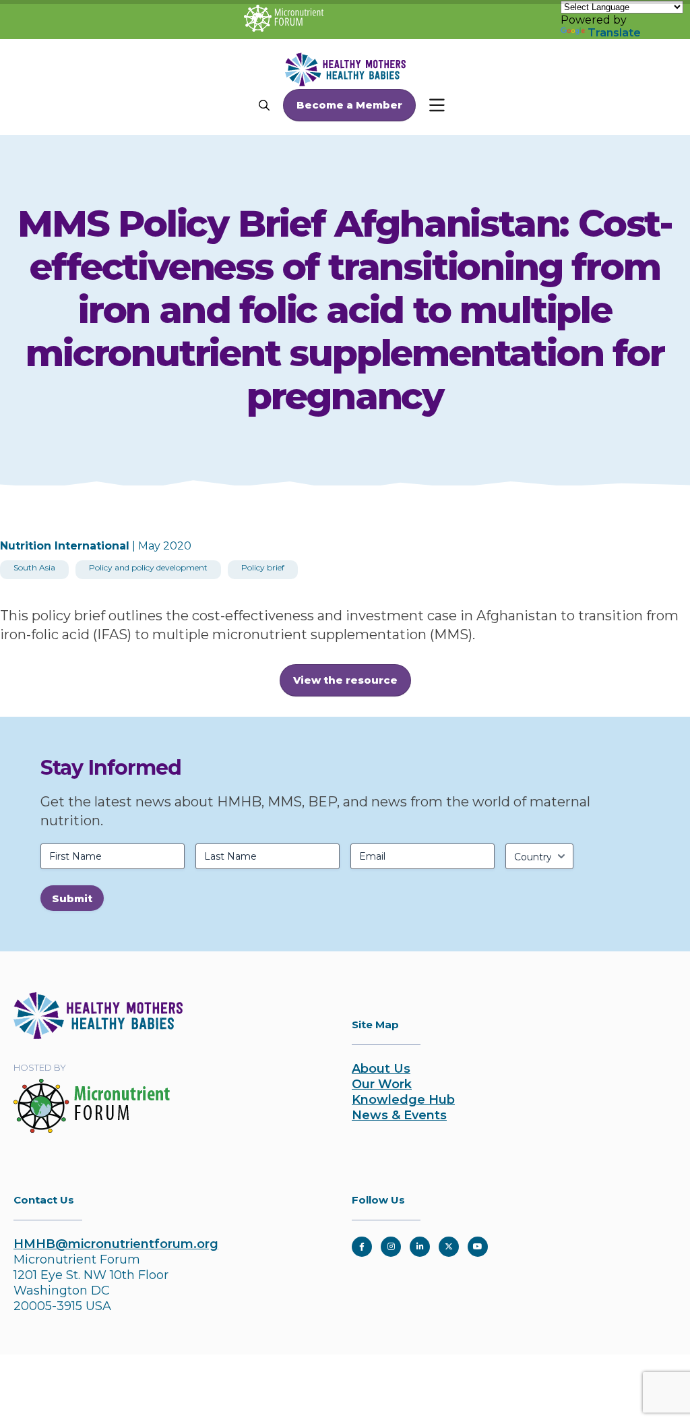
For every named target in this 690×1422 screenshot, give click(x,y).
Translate (614, 32)
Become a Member (349, 104)
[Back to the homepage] (98, 1035)
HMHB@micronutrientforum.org (115, 1244)
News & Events (399, 1115)
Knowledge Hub (403, 1099)
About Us (381, 1068)
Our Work (382, 1084)
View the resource (345, 680)
